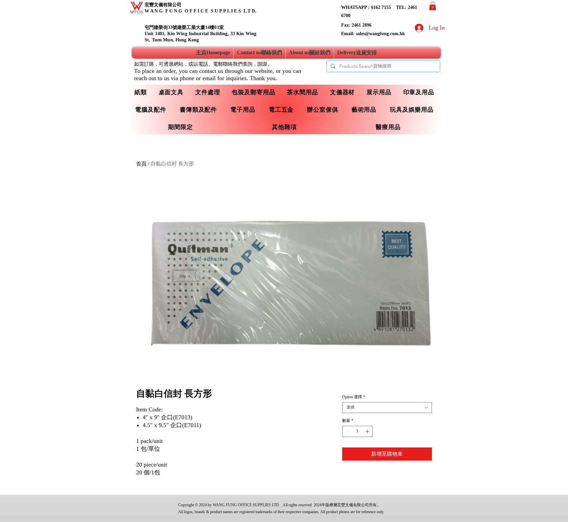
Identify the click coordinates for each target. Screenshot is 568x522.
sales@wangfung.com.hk (380, 33)
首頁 (141, 163)
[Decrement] (346, 431)
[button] (432, 6)
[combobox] (387, 407)
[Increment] (367, 431)
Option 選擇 (353, 397)
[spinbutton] (357, 431)
